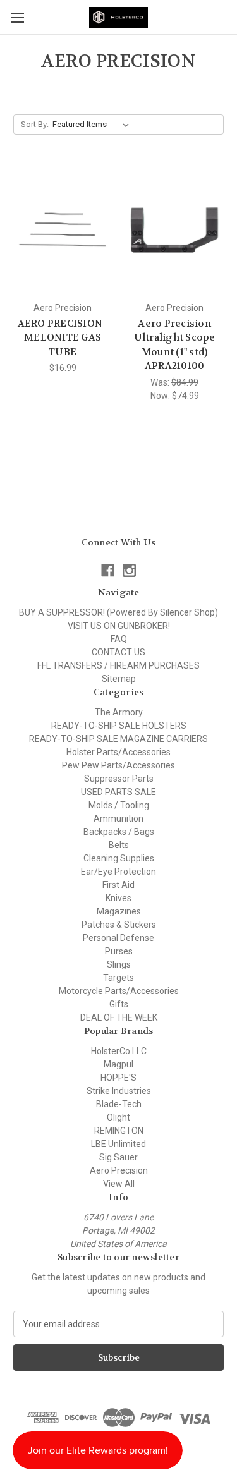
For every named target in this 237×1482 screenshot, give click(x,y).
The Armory (119, 712)
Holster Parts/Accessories (118, 752)
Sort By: (35, 124)
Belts (119, 845)
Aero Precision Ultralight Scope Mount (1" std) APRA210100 (175, 345)
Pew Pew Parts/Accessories (118, 765)
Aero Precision (119, 1170)
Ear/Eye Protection (118, 871)
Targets (118, 978)
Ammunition (118, 818)
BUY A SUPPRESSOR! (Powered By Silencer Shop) (118, 612)
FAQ (119, 639)
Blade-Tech (119, 1104)
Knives (118, 898)
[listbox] (93, 124)
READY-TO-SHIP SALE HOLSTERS (118, 725)
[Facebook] (107, 570)
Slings (119, 964)
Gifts (118, 1004)
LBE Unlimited (118, 1144)
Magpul (118, 1064)
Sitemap (119, 679)
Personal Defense (118, 938)
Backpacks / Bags (118, 832)
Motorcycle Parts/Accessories (119, 991)
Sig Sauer (118, 1157)
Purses (119, 951)
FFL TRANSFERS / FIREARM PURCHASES (118, 665)
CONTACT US (118, 652)
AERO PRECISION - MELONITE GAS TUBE (63, 337)
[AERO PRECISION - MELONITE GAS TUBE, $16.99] (62, 230)
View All (119, 1184)
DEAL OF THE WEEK (118, 1017)
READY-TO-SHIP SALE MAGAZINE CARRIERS (118, 739)
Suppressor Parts (119, 779)
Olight (118, 1117)
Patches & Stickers (119, 925)
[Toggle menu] (17, 17)
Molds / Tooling (118, 805)
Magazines (119, 911)
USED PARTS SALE (118, 792)
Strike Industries (119, 1091)
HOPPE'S (118, 1077)
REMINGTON (118, 1131)
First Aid (118, 885)
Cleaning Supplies (118, 858)
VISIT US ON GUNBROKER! (119, 626)
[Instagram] (129, 570)
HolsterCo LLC (119, 1051)
